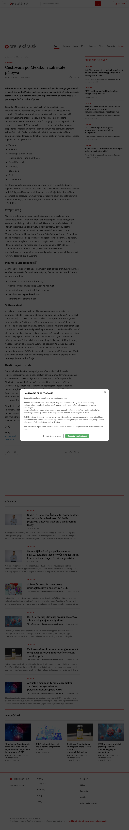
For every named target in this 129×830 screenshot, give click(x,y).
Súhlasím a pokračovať (77, 436)
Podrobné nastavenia (52, 436)
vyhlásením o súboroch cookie (90, 427)
